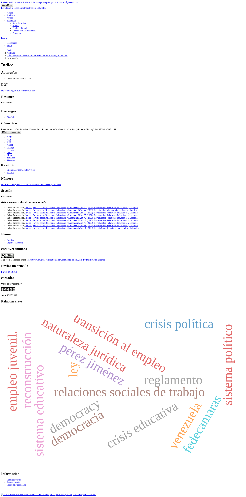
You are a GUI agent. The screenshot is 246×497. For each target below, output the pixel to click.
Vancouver (12, 160)
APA (9, 142)
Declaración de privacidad (24, 30)
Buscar (4, 38)
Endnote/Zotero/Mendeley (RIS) (21, 170)
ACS (9, 140)
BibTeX (10, 172)
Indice (28, 207)
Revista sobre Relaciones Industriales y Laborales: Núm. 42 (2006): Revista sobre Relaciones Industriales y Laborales (85, 207)
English (10, 240)
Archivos (11, 15)
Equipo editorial (20, 28)
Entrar (9, 45)
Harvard (10, 150)
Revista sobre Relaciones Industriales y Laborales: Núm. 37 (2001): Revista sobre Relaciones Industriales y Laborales (85, 215)
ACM (9, 137)
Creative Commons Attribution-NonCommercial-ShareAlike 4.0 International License (66, 260)
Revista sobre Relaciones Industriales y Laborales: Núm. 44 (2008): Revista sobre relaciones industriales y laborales (85, 210)
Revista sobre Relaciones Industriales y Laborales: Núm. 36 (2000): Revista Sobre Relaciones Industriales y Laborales (86, 228)
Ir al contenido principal (11, 2)
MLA (9, 155)
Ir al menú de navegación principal (38, 2)
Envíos (16, 25)
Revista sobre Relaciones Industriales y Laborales (23, 8)
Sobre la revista (19, 23)
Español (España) (15, 242)
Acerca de (11, 20)
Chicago (10, 147)
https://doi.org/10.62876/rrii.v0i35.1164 (18, 90)
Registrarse (12, 43)
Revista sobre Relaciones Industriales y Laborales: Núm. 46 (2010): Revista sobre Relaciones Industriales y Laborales (85, 220)
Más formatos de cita (11, 132)
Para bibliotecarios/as (16, 485)
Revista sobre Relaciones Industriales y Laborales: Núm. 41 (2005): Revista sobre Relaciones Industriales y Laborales (85, 223)
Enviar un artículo (9, 272)
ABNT (10, 145)
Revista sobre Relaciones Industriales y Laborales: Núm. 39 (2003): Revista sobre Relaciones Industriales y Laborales (85, 212)
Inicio (10, 50)
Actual (10, 13)
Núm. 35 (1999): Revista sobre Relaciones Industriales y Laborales (37, 55)
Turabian (11, 157)
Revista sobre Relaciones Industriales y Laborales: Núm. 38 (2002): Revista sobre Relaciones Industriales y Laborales (85, 225)
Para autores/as (13, 482)
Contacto (17, 33)
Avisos (10, 18)
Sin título (11, 117)
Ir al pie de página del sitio (66, 2)
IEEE (9, 152)
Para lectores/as (14, 480)
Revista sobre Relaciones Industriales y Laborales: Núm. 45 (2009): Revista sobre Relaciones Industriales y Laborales (85, 218)
